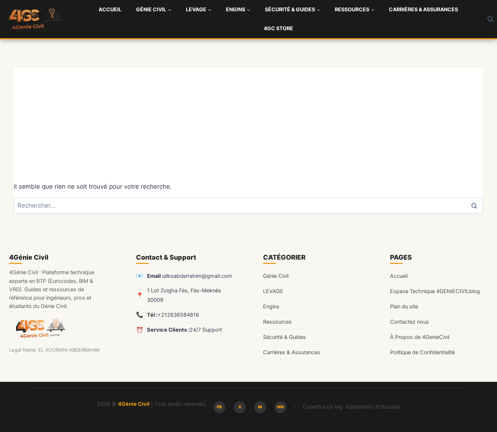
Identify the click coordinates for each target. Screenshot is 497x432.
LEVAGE (273, 291)
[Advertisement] (248, 119)
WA (280, 406)
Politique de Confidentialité (422, 352)
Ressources (277, 322)
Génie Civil (276, 276)
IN (260, 406)
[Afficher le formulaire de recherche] (490, 18)
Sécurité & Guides (284, 337)
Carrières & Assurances (423, 9)
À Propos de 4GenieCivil (419, 337)
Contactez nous (409, 322)
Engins (271, 306)
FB (219, 406)
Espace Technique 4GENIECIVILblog (435, 291)
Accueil (110, 9)
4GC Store (278, 28)
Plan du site (404, 306)
